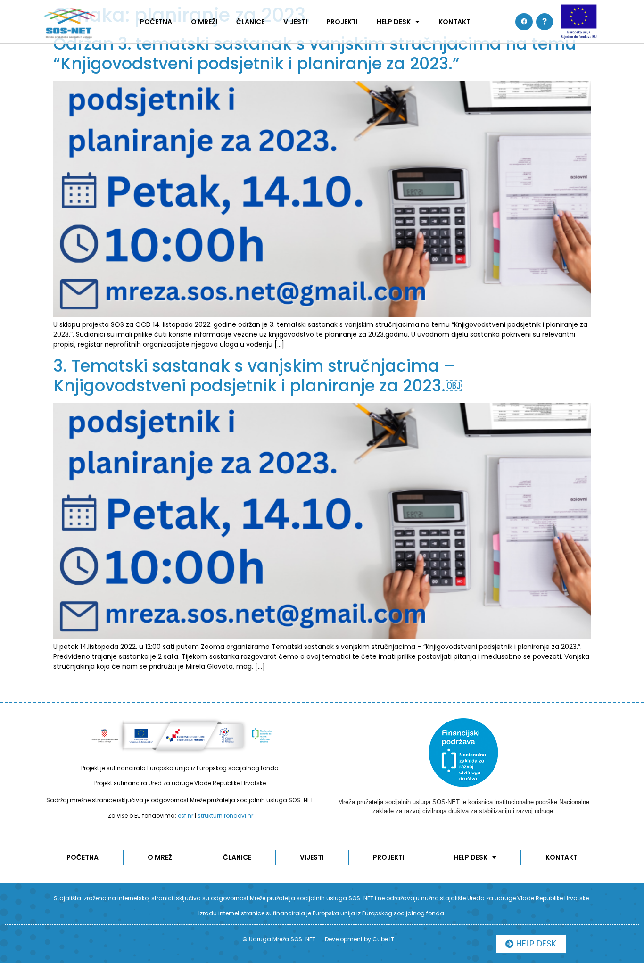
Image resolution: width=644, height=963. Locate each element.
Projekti (342, 21)
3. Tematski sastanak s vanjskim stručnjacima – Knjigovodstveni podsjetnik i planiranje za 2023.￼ (257, 375)
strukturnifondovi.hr (225, 816)
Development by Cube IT (359, 939)
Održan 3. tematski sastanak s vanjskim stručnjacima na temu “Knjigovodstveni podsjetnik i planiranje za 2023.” (314, 53)
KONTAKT (454, 21)
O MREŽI (204, 21)
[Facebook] (523, 21)
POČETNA (156, 21)
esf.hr (185, 816)
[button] (530, 944)
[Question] (544, 21)
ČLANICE (250, 21)
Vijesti (295, 21)
